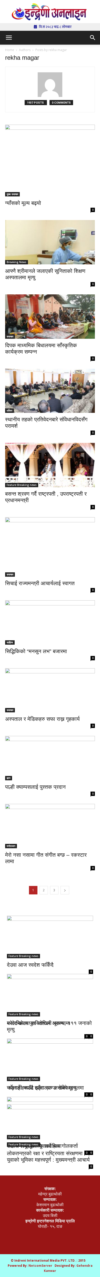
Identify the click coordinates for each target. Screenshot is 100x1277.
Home (9, 50)
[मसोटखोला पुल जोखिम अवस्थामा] (50, 993)
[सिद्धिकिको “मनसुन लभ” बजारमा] (50, 622)
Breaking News (16, 262)
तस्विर (9, 410)
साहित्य (10, 642)
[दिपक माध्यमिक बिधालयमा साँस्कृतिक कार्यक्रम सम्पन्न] (50, 316)
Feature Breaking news (22, 485)
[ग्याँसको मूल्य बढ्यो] (50, 160)
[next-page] (65, 890)
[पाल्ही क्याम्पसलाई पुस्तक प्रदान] (50, 758)
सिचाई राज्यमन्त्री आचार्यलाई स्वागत (40, 583)
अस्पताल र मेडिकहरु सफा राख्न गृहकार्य (42, 719)
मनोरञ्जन (11, 846)
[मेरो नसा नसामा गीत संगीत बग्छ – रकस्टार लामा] (50, 826)
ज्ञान (9, 778)
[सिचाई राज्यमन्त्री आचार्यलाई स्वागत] (50, 546)
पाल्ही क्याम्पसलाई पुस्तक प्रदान (35, 787)
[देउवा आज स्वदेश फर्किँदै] (50, 937)
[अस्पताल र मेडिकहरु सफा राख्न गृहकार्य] (50, 690)
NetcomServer (40, 1265)
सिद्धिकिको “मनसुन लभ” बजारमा (36, 651)
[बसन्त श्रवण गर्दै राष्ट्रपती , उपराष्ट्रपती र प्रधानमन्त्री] (50, 465)
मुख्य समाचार (12, 194)
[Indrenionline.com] (50, 12)
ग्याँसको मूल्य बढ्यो (23, 203)
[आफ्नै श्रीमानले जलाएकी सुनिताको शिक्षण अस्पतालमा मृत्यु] (50, 242)
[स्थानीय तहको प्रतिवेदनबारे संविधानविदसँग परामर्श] (50, 391)
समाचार (10, 336)
